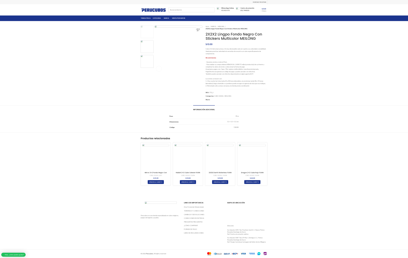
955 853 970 (225, 10)
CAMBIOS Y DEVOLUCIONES (194, 214)
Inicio (207, 26)
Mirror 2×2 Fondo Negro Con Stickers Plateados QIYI (156, 174)
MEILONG (221, 26)
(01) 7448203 (244, 10)
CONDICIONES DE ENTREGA (194, 218)
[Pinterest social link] (216, 99)
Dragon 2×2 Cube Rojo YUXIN (252, 173)
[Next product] (266, 28)
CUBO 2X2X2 (218, 96)
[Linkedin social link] (219, 99)
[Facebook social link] (212, 99)
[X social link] (214, 99)
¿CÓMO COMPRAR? (191, 225)
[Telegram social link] (221, 99)
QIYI (160, 175)
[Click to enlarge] (159, 68)
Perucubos (149, 253)
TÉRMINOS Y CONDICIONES (194, 211)
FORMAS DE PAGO (190, 229)
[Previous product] (262, 28)
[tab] (204, 108)
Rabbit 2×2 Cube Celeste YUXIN (188, 173)
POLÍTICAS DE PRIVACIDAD (194, 207)
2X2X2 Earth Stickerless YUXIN (220, 173)
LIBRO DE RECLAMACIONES (194, 233)
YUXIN (192, 175)
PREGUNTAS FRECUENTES (193, 222)
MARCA (213, 26)
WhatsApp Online (227, 8)
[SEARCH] (212, 9)
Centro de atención (247, 8)
